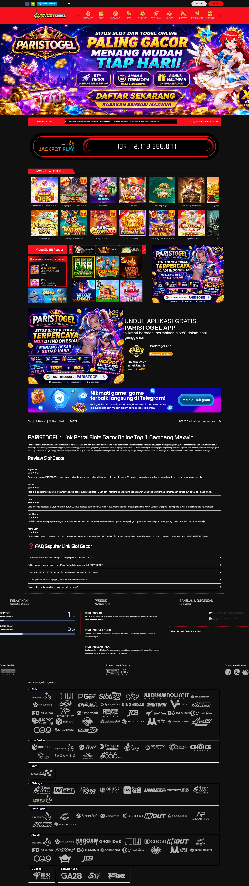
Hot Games (88, 18)
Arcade (169, 18)
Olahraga (142, 18)
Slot (29, 421)
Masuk (199, 4)
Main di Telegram (48, 4)
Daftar (216, 4)
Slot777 (73, 421)
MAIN (46, 189)
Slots (101, 18)
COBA (85, 263)
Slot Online (40, 421)
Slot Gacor (57, 445)
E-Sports (183, 18)
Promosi (210, 18)
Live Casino (115, 18)
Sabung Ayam (197, 18)
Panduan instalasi (160, 354)
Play (68, 149)
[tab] (84, 249)
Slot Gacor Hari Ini (57, 421)
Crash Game (156, 18)
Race (129, 18)
